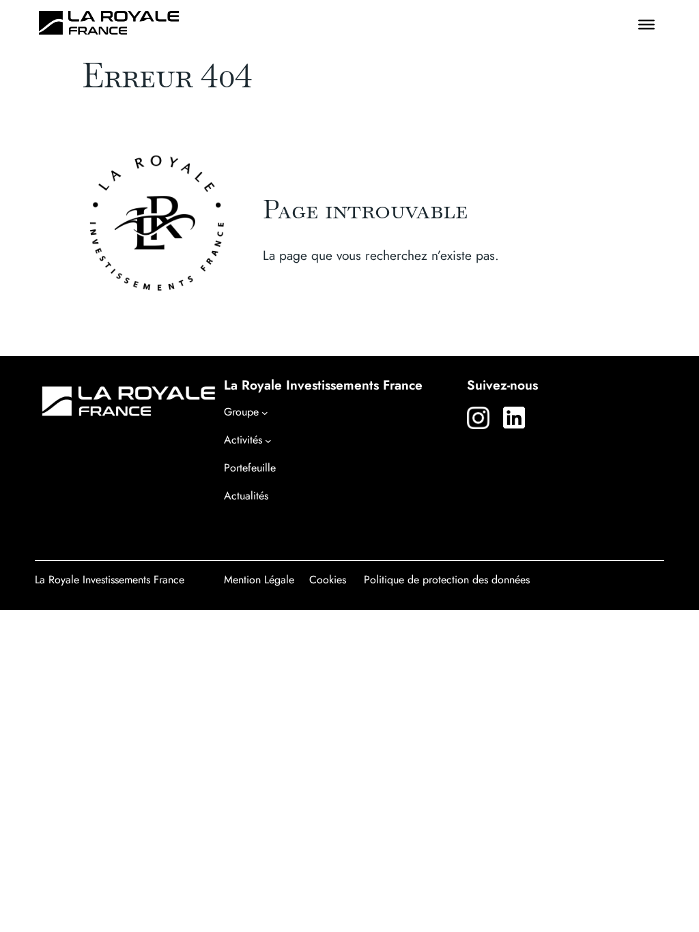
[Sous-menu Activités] (268, 440)
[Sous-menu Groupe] (264, 412)
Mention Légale (259, 579)
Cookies (327, 579)
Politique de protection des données (447, 579)
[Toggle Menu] (646, 24)
